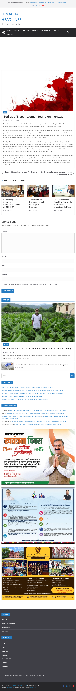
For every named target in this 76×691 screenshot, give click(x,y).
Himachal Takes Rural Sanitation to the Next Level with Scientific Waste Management (41, 365)
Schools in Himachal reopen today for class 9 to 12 (20, 173)
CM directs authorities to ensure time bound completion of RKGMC (56, 173)
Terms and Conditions (8, 624)
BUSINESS (35, 30)
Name (4, 256)
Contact (56, 30)
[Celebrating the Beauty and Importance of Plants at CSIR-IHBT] (12, 186)
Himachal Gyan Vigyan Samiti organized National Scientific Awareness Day (24, 399)
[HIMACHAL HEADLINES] (3, 32)
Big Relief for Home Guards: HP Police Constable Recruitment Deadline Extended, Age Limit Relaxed (32, 393)
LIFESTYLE (17, 30)
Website (4, 274)
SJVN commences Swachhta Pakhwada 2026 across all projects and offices (63, 203)
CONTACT (4, 667)
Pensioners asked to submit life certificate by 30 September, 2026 (21, 396)
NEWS (9, 30)
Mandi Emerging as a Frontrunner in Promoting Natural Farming (37, 348)
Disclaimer (4, 631)
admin (17, 120)
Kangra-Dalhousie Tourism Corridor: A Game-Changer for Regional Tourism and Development (36, 413)
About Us (4, 620)
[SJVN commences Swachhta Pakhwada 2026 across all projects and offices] (63, 186)
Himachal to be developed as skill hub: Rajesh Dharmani (36, 203)
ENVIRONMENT (46, 30)
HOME (3, 643)
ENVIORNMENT (6, 659)
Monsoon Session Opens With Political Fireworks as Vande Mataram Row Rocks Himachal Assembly (32, 390)
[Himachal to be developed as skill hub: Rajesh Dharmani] (38, 186)
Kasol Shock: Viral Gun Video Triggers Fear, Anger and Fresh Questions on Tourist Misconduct (38, 410)
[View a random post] (72, 32)
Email (3, 265)
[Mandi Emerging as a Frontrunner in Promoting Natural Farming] (38, 322)
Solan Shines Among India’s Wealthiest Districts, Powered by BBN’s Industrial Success (27, 387)
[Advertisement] (38, 51)
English (10, 35)
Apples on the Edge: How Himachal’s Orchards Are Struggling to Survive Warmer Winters (39, 421)
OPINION (26, 30)
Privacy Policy (5, 627)
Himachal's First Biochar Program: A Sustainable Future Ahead (20, 416)
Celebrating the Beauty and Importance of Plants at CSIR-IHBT (12, 203)
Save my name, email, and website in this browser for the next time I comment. (31, 284)
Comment (5, 231)
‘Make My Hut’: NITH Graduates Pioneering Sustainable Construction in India (37, 424)
